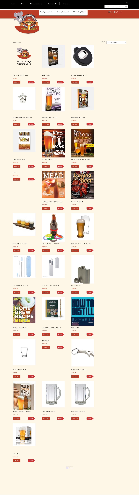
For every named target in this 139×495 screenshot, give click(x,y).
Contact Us (66, 3)
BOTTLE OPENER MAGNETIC (79, 75)
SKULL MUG (16, 454)
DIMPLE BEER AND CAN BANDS (50, 243)
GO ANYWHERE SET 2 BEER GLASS (81, 243)
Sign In (111, 12)
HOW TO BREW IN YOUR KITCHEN (51, 327)
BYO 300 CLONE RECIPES (49, 159)
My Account (118, 12)
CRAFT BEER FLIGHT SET (20, 243)
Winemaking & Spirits (79, 12)
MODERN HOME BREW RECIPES (22, 412)
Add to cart (16, 82)
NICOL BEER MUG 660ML (78, 412)
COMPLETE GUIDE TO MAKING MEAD (52, 201)
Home (13, 3)
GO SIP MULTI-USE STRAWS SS (50, 285)
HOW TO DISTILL (75, 327)
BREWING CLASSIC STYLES (49, 117)
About (22, 3)
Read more (46, 166)
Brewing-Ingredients (46, 12)
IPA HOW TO (45, 340)
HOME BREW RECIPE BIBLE (20, 327)
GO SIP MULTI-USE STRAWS (20, 285)
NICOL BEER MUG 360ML (49, 412)
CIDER (14, 172)
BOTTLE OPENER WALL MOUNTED (22, 117)
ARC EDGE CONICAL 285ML (20, 75)
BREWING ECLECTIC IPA (78, 117)
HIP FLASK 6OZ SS (76, 285)
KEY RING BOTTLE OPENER (79, 369)
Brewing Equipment (63, 12)
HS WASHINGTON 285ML (19, 369)
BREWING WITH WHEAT (19, 159)
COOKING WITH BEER (77, 201)
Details (31, 82)
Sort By (103, 41)
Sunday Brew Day (52, 3)
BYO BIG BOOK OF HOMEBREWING (80, 159)
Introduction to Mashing (36, 3)
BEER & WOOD (46, 75)
